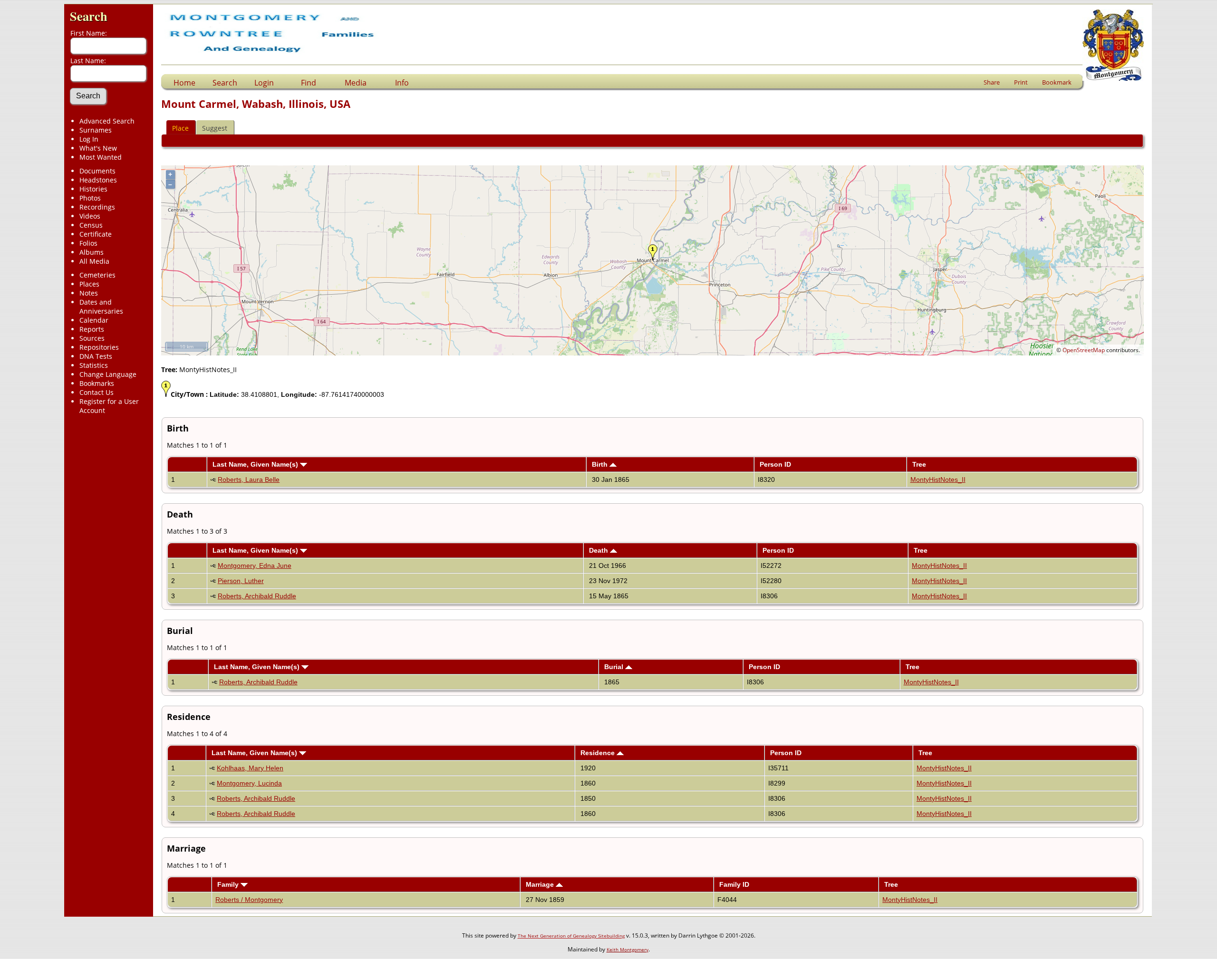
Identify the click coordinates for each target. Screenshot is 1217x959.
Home (184, 82)
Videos (89, 216)
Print (1021, 82)
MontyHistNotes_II (938, 479)
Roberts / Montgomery (249, 899)
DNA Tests (95, 356)
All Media (94, 261)
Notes (88, 292)
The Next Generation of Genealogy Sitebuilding (571, 935)
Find (308, 82)
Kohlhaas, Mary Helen (250, 768)
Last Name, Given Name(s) (256, 464)
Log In (88, 139)
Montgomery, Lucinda (249, 783)
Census (91, 225)
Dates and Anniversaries (101, 306)
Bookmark (1057, 82)
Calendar (93, 320)
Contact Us (96, 392)
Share (992, 82)
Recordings (97, 206)
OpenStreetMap (1083, 350)
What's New (98, 148)
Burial (614, 667)
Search (88, 16)
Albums (91, 252)
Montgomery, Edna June (254, 565)
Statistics (93, 365)
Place (180, 128)
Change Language (107, 374)
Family (229, 884)
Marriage (541, 884)
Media (356, 82)
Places (89, 283)
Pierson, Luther (241, 581)
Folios (88, 243)
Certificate (95, 234)
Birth (600, 464)
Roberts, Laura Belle (249, 479)
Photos (90, 197)
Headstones (98, 179)
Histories (93, 188)
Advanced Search (107, 120)
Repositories (99, 347)
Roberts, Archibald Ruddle (257, 596)
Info (402, 82)
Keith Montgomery (627, 949)
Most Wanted (100, 157)
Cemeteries (97, 274)
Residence (598, 753)
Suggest (214, 128)
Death (599, 550)
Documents (97, 170)
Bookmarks (96, 383)
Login (264, 82)
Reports (91, 329)
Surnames (95, 129)
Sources (92, 338)
